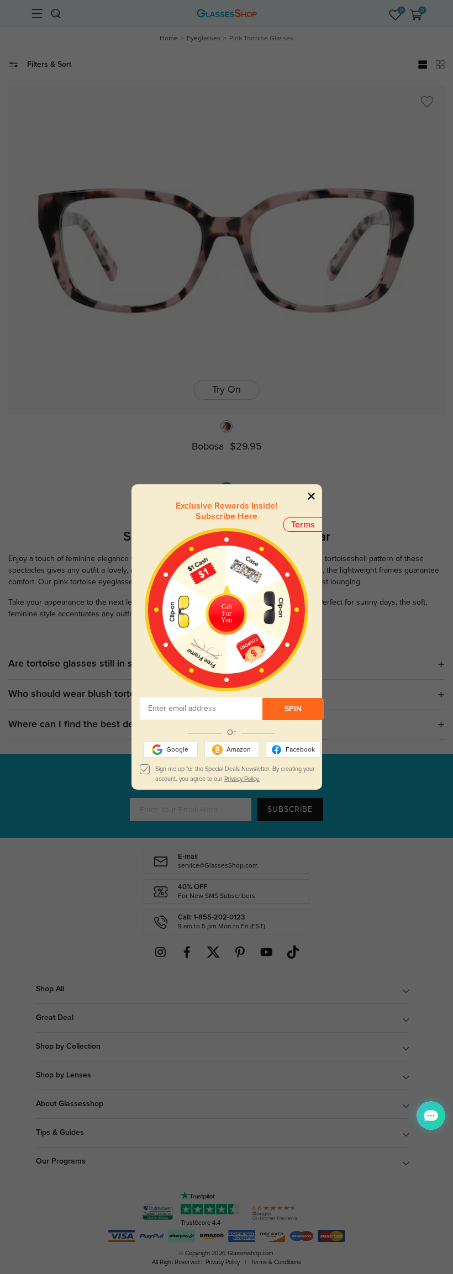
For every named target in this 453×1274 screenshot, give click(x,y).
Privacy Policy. (242, 779)
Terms (303, 524)
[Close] (311, 495)
